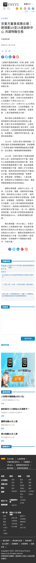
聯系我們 (28, 540)
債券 (29, 482)
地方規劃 (14, 526)
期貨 (29, 488)
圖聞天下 (23, 516)
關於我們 (6, 540)
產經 (19, 476)
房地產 (22, 503)
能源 (21, 479)
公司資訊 (4, 18)
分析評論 (14, 523)
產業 (4, 524)
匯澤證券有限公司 (22, 465)
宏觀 (13, 479)
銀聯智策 (23, 522)
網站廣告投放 (17, 540)
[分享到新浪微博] (17, 56)
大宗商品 (31, 491)
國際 (2, 492)
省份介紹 (23, 527)
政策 (2, 476)
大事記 (5, 527)
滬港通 (30, 494)
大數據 (5, 533)
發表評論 (28, 339)
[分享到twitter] (6, 56)
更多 (19, 512)
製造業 (22, 485)
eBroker (10, 465)
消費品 (22, 488)
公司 (4, 530)
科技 (21, 497)
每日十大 (4, 501)
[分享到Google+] (13, 56)
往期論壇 (23, 519)
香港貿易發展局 (22, 468)
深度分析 (4, 484)
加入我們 (5, 544)
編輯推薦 (4, 505)
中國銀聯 (26, 462)
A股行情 (14, 505)
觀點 (4, 522)
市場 (28, 476)
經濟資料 (14, 491)
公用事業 (23, 500)
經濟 (11, 476)
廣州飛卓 (10, 468)
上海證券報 (21, 459)
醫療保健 (23, 491)
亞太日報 (10, 459)
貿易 (13, 488)
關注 (2, 488)
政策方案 (14, 518)
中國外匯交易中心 (13, 462)
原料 (21, 482)
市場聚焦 (14, 521)
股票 (29, 479)
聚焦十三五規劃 (14, 513)
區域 (13, 482)
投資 (13, 485)
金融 (21, 494)
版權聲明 (15, 544)
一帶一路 (4, 512)
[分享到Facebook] (2, 56)
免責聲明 (24, 544)
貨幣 (29, 485)
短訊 (21, 524)
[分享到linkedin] (10, 56)
